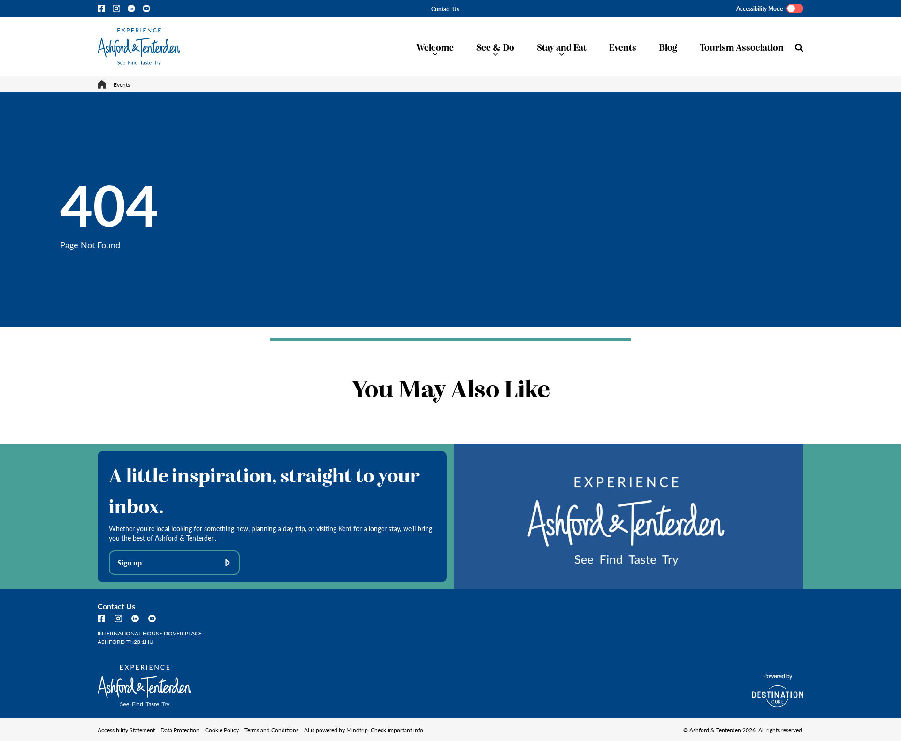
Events (622, 47)
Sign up (129, 562)
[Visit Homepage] (139, 46)
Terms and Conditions (271, 729)
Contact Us (445, 9)
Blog (668, 47)
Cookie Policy (222, 729)
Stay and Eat (562, 47)
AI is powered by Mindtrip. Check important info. (364, 729)
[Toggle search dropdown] (799, 48)
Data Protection (179, 729)
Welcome (435, 47)
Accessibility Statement (126, 729)
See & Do (495, 47)
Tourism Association (742, 47)
